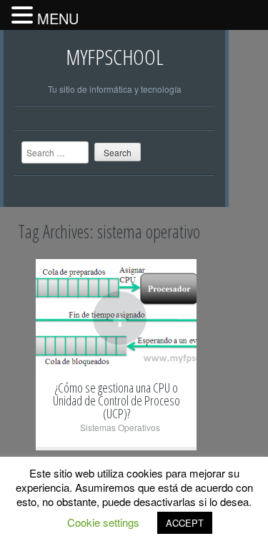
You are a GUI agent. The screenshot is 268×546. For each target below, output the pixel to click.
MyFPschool (115, 56)
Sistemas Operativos (120, 427)
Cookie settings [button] (103, 522)
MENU (58, 18)
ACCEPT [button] (185, 523)
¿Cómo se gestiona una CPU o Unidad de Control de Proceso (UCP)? (116, 400)
